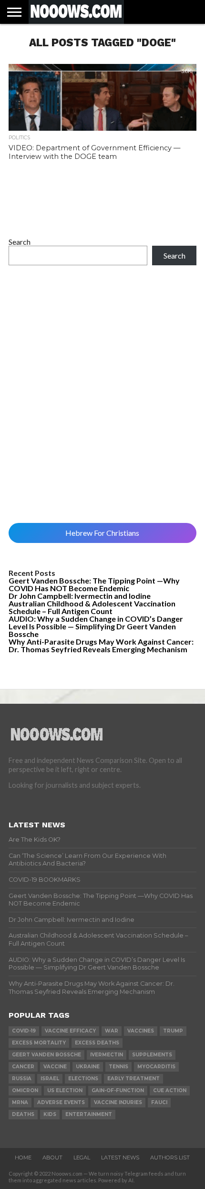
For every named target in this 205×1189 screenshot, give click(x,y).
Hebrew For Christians (102, 532)
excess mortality (39, 1043)
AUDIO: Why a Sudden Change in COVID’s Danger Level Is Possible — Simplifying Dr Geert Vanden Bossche (96, 626)
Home (23, 1157)
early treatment (133, 1078)
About (52, 1157)
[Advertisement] (102, 394)
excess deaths (97, 1043)
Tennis (118, 1067)
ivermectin (106, 1055)
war (111, 1031)
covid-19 (24, 1031)
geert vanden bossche (46, 1055)
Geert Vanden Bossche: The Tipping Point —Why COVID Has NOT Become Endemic (94, 584)
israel (50, 1078)
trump (173, 1031)
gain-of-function (118, 1090)
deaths (23, 1114)
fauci (159, 1102)
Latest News (120, 1157)
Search (20, 241)
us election (64, 1090)
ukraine (88, 1067)
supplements (152, 1055)
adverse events (61, 1102)
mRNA (20, 1102)
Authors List (170, 1157)
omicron (25, 1090)
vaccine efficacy (70, 1031)
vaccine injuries (118, 1102)
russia (21, 1078)
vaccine (55, 1067)
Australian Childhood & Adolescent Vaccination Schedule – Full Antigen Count (92, 607)
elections (83, 1078)
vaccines (140, 1031)
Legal (81, 1157)
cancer (23, 1067)
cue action (169, 1090)
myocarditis (156, 1067)
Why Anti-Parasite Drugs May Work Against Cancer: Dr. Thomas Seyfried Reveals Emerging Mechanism (101, 645)
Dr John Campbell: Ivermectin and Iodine (80, 595)
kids (49, 1114)
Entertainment (88, 1114)
